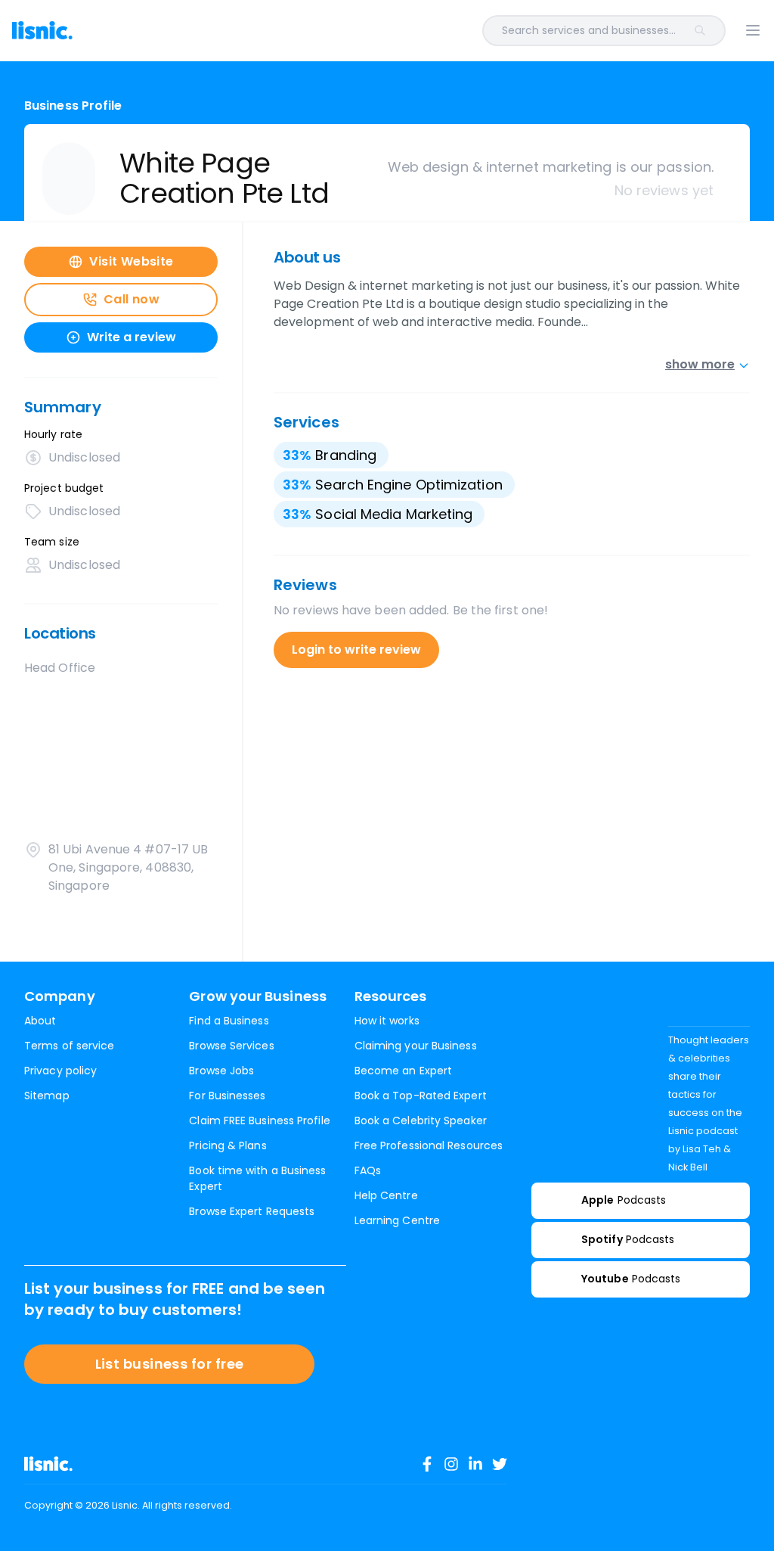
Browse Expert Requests (251, 1211)
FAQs (367, 1170)
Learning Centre (397, 1220)
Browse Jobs (221, 1070)
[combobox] (420, 30)
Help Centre (386, 1195)
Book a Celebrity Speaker (420, 1120)
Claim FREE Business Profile (259, 1120)
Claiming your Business (415, 1045)
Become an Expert (403, 1070)
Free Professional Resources (428, 1145)
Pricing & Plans (227, 1145)
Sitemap (47, 1095)
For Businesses (227, 1095)
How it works (387, 1020)
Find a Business (228, 1020)
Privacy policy (60, 1070)
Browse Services (231, 1045)
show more (700, 364)
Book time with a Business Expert (257, 1178)
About (40, 1020)
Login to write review (356, 649)
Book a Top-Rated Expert (420, 1095)
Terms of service (69, 1045)
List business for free (169, 1363)
